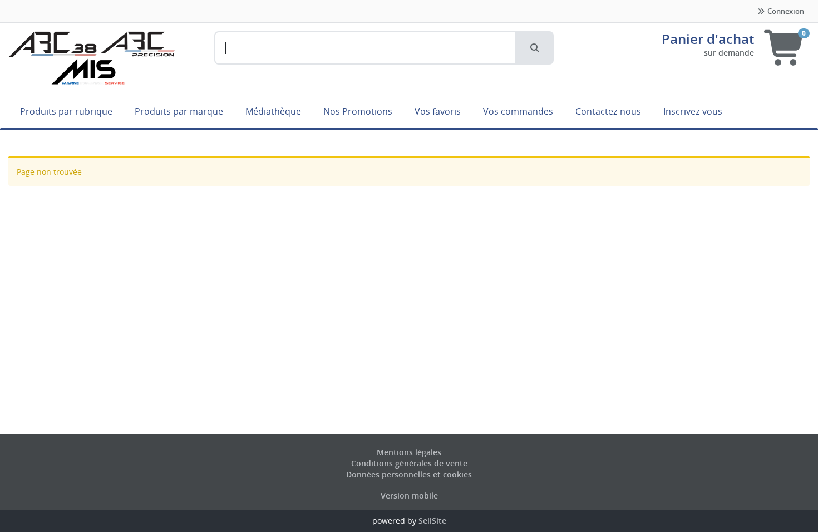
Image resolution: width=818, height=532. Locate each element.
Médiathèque (273, 111)
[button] (535, 48)
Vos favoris (438, 111)
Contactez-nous (608, 111)
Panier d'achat (708, 38)
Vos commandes (518, 111)
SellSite (432, 520)
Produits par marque (179, 111)
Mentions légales (409, 452)
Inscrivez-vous (692, 111)
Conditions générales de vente (409, 463)
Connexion (785, 11)
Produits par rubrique (66, 111)
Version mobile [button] (409, 495)
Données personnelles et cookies (409, 474)
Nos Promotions (357, 111)
